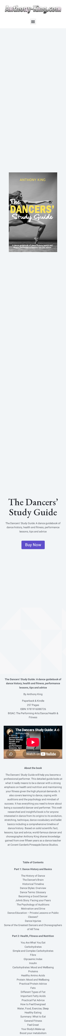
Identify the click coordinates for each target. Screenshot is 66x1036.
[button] (33, 22)
